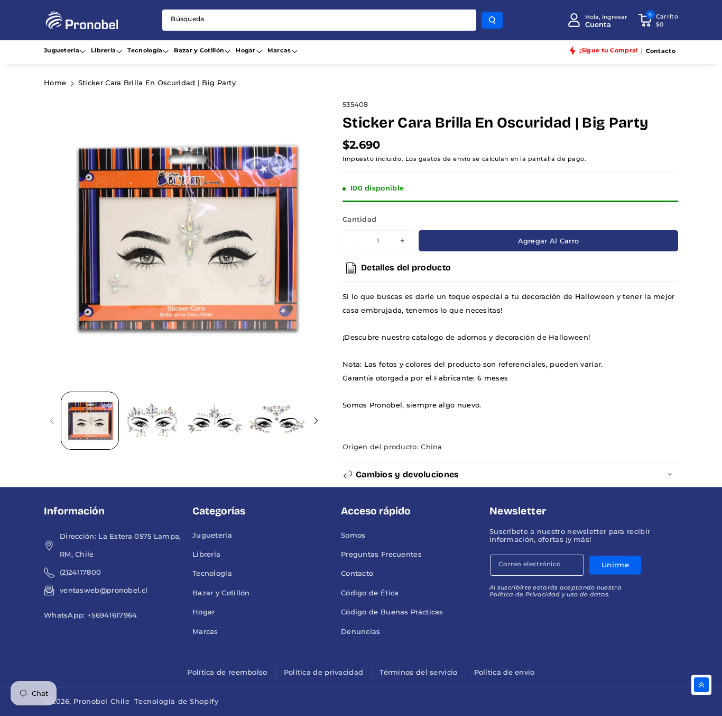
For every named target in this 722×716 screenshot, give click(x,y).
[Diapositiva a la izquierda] (52, 420)
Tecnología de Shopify (176, 701)
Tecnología (144, 50)
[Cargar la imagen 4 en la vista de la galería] (277, 421)
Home (55, 83)
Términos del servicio (418, 672)
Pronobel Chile (101, 701)
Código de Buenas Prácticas (392, 612)
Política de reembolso (227, 672)
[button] (658, 20)
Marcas (279, 50)
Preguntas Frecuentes (381, 554)
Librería (103, 50)
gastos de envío (444, 158)
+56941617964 (112, 615)
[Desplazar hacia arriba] (701, 685)
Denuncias (361, 632)
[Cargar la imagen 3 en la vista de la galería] (215, 421)
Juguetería (61, 50)
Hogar (246, 50)
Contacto (357, 573)
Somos (353, 535)
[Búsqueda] (492, 20)
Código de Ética (370, 593)
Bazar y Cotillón (199, 50)
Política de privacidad (324, 672)
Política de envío (504, 672)
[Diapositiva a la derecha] (316, 420)
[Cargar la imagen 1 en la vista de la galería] (90, 421)
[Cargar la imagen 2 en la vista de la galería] (152, 421)
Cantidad (359, 219)
